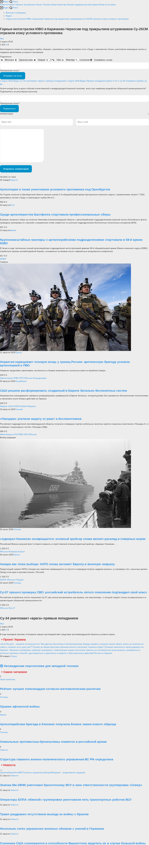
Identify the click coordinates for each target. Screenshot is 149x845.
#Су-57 (11, 608)
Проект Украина (14, 639)
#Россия (28, 378)
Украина (19, 4)
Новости (4, 4)
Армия (11, 4)
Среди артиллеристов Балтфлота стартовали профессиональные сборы (55, 214)
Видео (6, 1)
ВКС (21, 772)
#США (23, 406)
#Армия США (6, 406)
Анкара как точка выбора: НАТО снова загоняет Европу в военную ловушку (57, 564)
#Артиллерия (6, 378)
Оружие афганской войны (19, 706)
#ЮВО (3, 259)
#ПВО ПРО (18, 378)
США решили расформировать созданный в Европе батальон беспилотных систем (63, 390)
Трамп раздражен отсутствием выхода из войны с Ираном (44, 814)
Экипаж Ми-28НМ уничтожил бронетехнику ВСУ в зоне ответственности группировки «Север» (71, 785)
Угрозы (39, 4)
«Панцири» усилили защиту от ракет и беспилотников (40, 418)
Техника (46, 4)
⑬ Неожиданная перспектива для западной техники (39, 666)
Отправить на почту (12, 76)
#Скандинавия (40, 378)
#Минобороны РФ (8, 434)
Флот (12, 205)
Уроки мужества (58, 4)
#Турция (20, 580)
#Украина (31, 406)
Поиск (15, 1)
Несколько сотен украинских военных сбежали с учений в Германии (52, 828)
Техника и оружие (31, 772)
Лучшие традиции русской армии (82, 4)
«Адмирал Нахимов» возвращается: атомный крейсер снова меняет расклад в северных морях (73, 538)
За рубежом (29, 4)
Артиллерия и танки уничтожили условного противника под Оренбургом (55, 189)
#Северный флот (16, 551)
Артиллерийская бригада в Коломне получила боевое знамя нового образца (58, 724)
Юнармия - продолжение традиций (68, 772)
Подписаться (9, 108)
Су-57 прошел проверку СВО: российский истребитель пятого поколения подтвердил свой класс (73, 592)
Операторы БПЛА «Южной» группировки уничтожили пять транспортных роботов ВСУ (66, 799)
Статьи (13, 656)
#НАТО (16, 406)
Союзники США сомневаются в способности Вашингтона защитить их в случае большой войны (73, 843)
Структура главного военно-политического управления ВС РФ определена (56, 759)
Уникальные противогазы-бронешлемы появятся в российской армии (53, 741)
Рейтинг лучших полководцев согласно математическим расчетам (50, 688)
